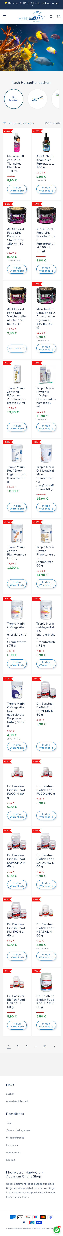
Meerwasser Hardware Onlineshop (26, 1228)
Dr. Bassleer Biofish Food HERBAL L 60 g (16, 1001)
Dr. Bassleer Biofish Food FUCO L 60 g (45, 789)
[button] (4, 16)
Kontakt (10, 1159)
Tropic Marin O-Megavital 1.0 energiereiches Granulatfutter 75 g (17, 635)
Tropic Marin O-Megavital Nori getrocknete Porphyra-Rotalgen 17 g (16, 715)
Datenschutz (13, 1152)
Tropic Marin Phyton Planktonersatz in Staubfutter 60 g (45, 556)
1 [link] (9, 1046)
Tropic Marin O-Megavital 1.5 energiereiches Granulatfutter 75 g (46, 635)
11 (45, 1046)
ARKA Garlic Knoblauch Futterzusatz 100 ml (45, 161)
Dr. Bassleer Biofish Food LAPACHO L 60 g (45, 860)
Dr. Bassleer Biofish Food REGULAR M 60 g (45, 1001)
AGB (8, 1122)
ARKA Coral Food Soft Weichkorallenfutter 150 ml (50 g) (16, 316)
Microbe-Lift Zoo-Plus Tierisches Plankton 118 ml (15, 163)
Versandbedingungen (18, 1130)
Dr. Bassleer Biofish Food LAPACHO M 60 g (16, 860)
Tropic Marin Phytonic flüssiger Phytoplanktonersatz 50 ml (46, 397)
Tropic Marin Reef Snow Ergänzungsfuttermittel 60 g (17, 474)
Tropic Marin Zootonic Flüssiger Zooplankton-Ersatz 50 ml (17, 395)
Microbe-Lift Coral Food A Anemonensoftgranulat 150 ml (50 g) (45, 318)
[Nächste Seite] (54, 1046)
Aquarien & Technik (17, 1101)
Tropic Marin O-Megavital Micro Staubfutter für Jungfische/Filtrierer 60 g (46, 478)
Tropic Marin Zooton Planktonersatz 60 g (16, 552)
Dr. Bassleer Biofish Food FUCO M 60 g (16, 791)
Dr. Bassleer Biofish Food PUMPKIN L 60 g (16, 930)
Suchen (10, 1093)
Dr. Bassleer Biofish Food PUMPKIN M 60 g (45, 709)
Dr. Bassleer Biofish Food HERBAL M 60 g (45, 930)
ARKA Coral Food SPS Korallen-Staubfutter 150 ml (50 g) (15, 238)
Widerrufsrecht (15, 1137)
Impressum (12, 1145)
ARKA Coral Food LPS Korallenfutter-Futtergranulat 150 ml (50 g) (45, 240)
